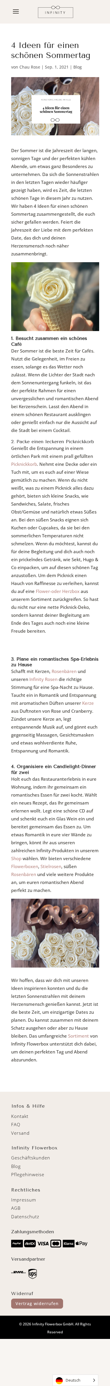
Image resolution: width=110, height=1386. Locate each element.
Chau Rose (29, 67)
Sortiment (78, 1036)
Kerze (88, 703)
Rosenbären (64, 671)
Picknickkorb (24, 464)
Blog (77, 67)
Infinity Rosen (43, 679)
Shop (16, 858)
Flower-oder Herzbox (57, 591)
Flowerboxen (24, 866)
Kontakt (19, 1116)
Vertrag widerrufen (37, 1303)
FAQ (15, 1124)
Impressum (23, 1200)
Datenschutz (25, 1216)
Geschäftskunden (30, 1158)
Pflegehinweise (27, 1174)
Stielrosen (50, 866)
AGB (16, 1208)
